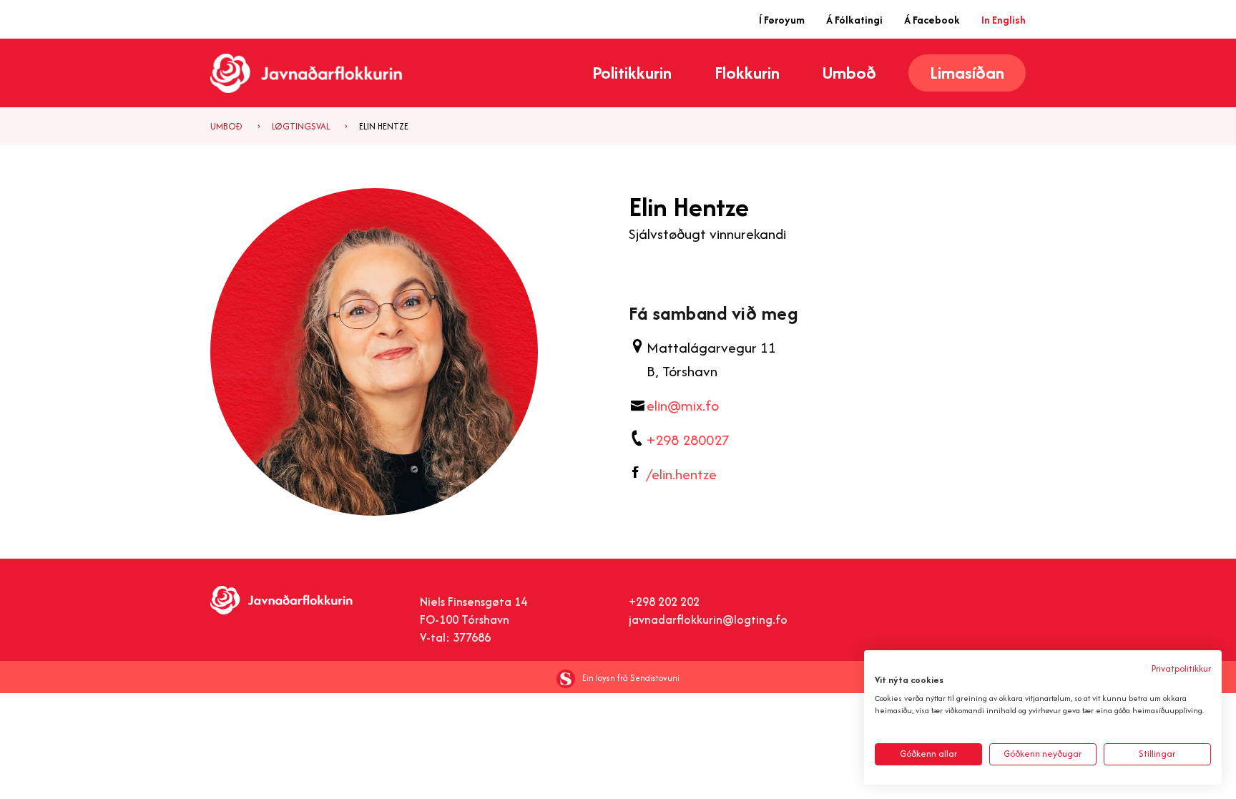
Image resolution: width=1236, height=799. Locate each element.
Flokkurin (747, 73)
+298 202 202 (664, 601)
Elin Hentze (383, 126)
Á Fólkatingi (854, 19)
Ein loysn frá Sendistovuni (631, 678)
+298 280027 (688, 439)
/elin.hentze (682, 474)
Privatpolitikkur (1181, 668)
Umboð (849, 73)
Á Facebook (932, 19)
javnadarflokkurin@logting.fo (708, 619)
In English (1003, 19)
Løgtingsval (301, 126)
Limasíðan (967, 72)
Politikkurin (632, 73)
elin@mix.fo (683, 405)
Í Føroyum (782, 19)
